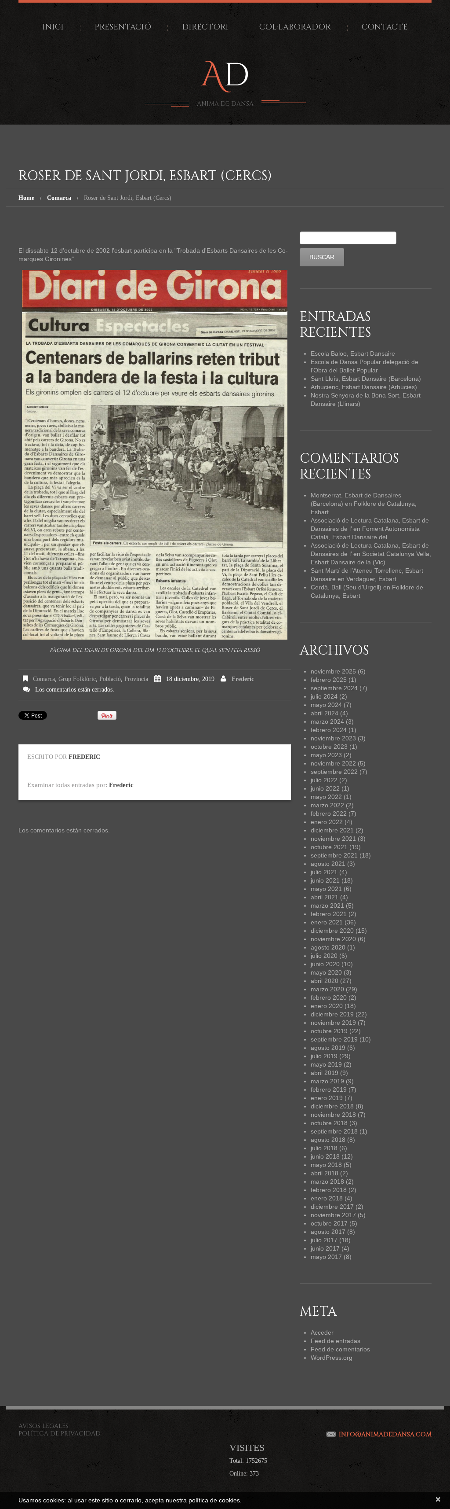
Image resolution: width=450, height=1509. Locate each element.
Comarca (59, 198)
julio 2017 (324, 1240)
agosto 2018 (328, 1139)
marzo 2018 (327, 1181)
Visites (247, 1447)
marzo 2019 (327, 1081)
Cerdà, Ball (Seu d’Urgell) (346, 587)
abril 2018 (324, 1173)
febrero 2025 (329, 679)
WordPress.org (331, 1357)
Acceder (322, 1332)
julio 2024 (324, 696)
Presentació (122, 27)
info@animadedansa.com (385, 1434)
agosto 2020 (328, 947)
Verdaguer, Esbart (371, 578)
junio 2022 (325, 788)
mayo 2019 (326, 1064)
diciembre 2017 (332, 1206)
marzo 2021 (327, 905)
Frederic (243, 679)
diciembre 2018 (332, 1106)
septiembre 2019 (334, 1039)
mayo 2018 (326, 1164)
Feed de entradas (335, 1340)
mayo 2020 (326, 972)
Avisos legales (43, 1426)
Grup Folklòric (77, 679)
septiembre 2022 (334, 771)
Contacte (385, 27)
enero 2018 (327, 1198)
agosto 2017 (328, 1231)
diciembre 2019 (332, 1014)
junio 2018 (325, 1156)
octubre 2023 (329, 746)
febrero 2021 (329, 913)
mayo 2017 (326, 1256)
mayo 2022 (326, 796)
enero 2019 (327, 1097)
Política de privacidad (59, 1433)
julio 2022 (324, 780)
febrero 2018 (329, 1189)
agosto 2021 (328, 863)
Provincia (136, 679)
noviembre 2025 (333, 671)
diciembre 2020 (332, 930)
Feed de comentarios (340, 1349)
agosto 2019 (328, 1047)
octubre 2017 (329, 1223)
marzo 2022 (327, 805)
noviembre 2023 (333, 738)
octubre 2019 (329, 1030)
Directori (205, 27)
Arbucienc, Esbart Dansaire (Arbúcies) (364, 386)
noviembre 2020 (333, 938)
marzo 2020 (327, 989)
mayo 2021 (326, 888)
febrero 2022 (329, 813)
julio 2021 (324, 872)
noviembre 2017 (333, 1214)
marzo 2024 (327, 721)
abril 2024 (324, 713)
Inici (53, 27)
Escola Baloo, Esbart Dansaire (353, 353)
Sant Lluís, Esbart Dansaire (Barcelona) (366, 378)
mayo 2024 (326, 704)
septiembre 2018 (334, 1131)
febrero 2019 (329, 1089)
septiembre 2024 (334, 688)
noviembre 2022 (333, 763)
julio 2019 (324, 1056)
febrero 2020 (329, 997)
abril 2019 (324, 1072)
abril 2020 (324, 980)
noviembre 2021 (333, 838)
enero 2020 (327, 1005)
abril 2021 (324, 897)
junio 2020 (325, 964)
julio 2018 (324, 1148)
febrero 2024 (329, 729)
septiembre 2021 (334, 855)
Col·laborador (295, 27)
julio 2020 (324, 955)
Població (110, 679)
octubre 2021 (329, 846)
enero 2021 (327, 922)
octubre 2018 (329, 1122)
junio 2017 (325, 1248)
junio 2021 (325, 880)
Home (26, 198)
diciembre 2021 (332, 830)
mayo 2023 (326, 754)
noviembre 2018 (333, 1114)
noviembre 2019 (333, 1022)
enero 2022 (327, 821)
